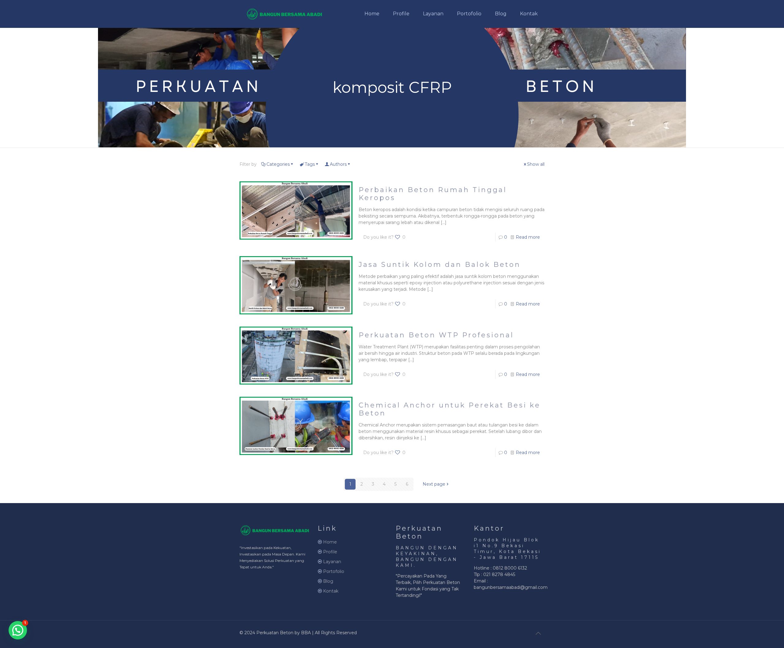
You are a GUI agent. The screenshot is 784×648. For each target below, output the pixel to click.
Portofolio (333, 571)
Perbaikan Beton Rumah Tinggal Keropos (433, 194)
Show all (536, 164)
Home (330, 542)
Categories (278, 164)
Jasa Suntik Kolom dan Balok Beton (440, 264)
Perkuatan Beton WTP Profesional (436, 335)
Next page (434, 484)
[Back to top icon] (538, 633)
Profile (330, 552)
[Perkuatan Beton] (284, 14)
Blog (328, 581)
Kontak (330, 591)
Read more (528, 237)
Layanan (332, 561)
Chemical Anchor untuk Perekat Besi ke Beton (450, 409)
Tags (310, 164)
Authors (338, 164)
